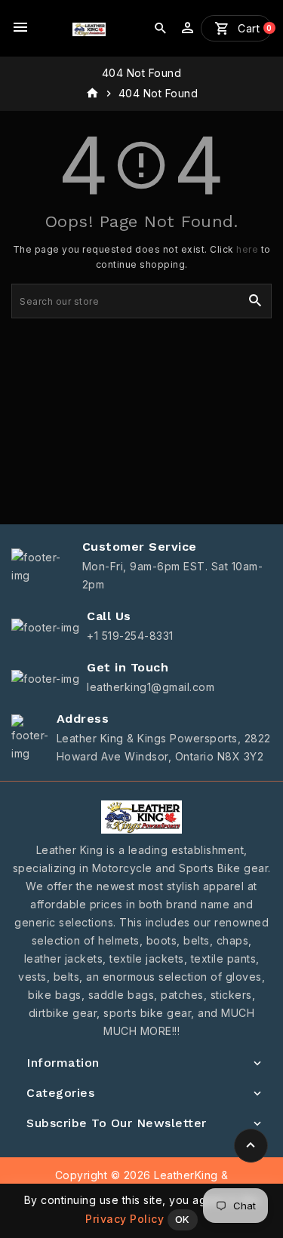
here (247, 249)
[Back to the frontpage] (92, 93)
